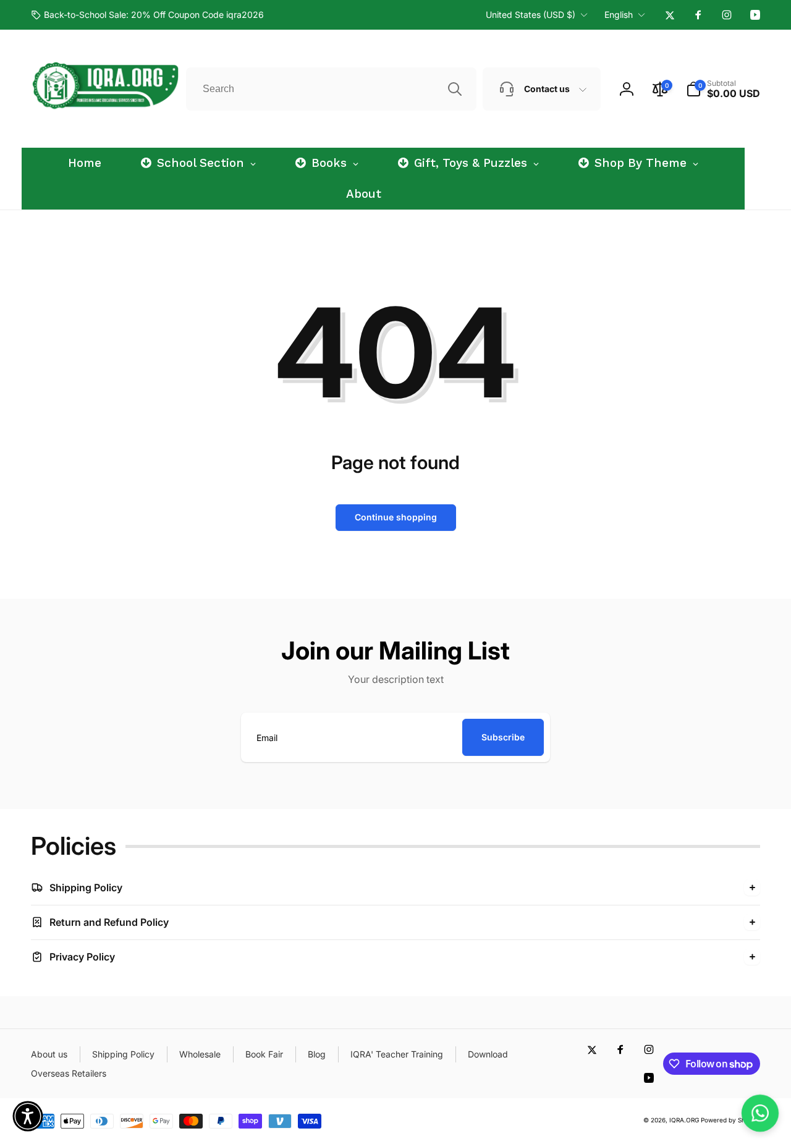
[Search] (454, 89)
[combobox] (331, 89)
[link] (147, 15)
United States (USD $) (530, 14)
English (618, 14)
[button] (723, 89)
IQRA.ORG (684, 1120)
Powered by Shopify (730, 1120)
